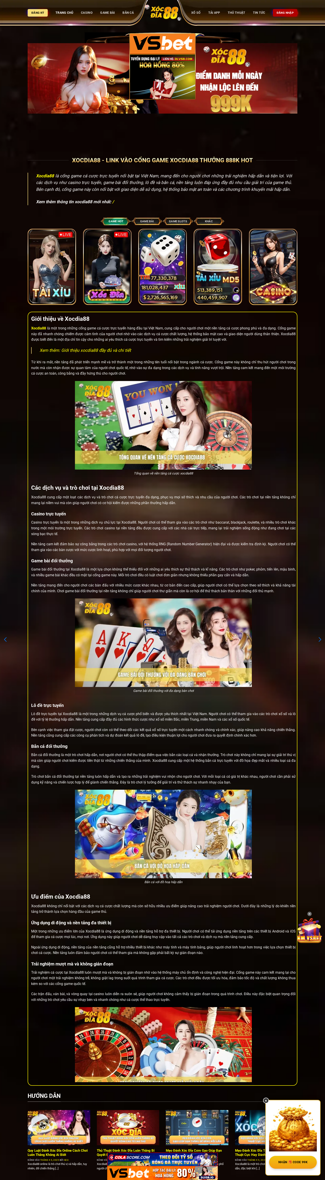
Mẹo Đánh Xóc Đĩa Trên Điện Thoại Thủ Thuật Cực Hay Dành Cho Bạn (264, 1153)
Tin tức (259, 13)
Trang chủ (64, 13)
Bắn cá (128, 13)
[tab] (116, 221)
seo (66, 1160)
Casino (87, 13)
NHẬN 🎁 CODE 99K (293, 1162)
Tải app (214, 13)
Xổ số (196, 13)
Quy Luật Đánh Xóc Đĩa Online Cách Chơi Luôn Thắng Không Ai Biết (58, 1153)
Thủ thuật (236, 13)
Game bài (107, 13)
